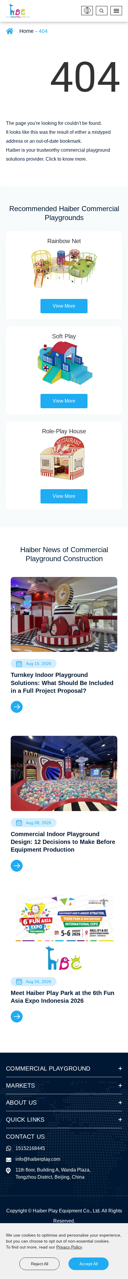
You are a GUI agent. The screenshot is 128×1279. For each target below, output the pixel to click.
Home (26, 31)
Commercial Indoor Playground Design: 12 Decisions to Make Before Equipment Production (63, 842)
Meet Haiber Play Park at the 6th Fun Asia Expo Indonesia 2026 (62, 997)
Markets (20, 1085)
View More (64, 305)
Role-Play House (64, 431)
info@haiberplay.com (37, 1159)
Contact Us (25, 1136)
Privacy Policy (69, 1247)
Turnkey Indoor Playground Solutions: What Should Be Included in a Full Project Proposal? (62, 683)
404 (43, 31)
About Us (21, 1102)
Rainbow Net (64, 241)
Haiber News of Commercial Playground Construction (64, 554)
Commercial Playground (48, 1068)
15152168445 (30, 1148)
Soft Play (64, 336)
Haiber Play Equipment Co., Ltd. (67, 1210)
